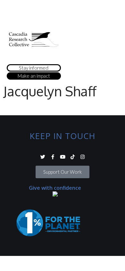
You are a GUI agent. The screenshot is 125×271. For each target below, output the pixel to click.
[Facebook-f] (52, 156)
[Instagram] (82, 156)
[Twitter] (42, 156)
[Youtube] (62, 156)
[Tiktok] (72, 156)
